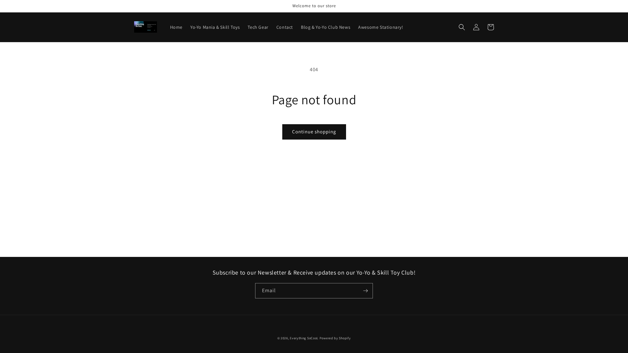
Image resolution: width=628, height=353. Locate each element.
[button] (462, 27)
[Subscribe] (365, 290)
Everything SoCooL (304, 338)
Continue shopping (314, 131)
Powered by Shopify (335, 338)
